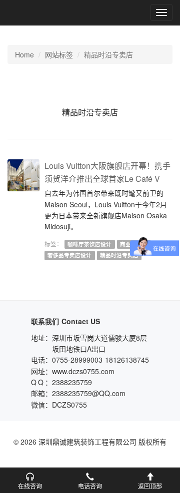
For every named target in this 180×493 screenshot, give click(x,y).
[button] (30, 480)
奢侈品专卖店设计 (70, 255)
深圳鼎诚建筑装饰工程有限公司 (41, 12)
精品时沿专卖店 (119, 255)
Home (24, 54)
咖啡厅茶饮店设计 (90, 244)
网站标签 (59, 54)
